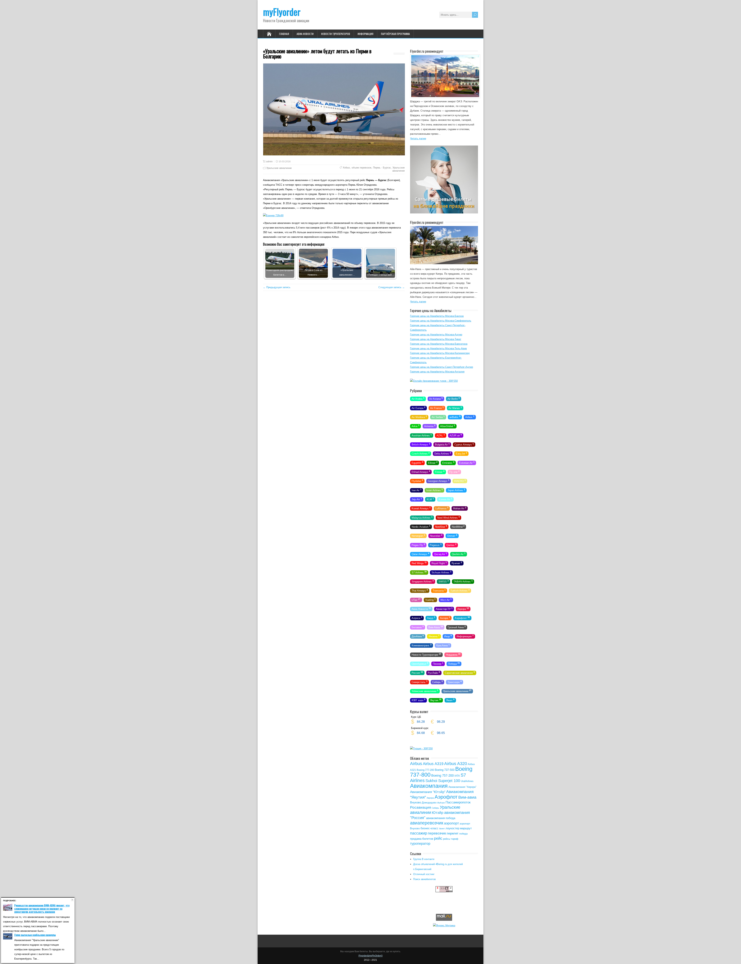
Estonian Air (467, 462)
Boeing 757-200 (442, 775)
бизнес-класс (429, 828)
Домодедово (429, 802)
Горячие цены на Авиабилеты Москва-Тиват (435, 339)
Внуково (415, 802)
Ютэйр (437, 813)
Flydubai (417, 480)
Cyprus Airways (464, 444)
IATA (457, 775)
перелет (452, 833)
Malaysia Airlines (422, 517)
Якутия (435, 700)
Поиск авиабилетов (424, 879)
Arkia (415, 426)
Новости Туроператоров (335, 34)
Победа (454, 663)
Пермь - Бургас (382, 167)
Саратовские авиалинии (460, 672)
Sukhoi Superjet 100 (442, 781)
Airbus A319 (433, 764)
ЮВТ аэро (418, 700)
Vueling (430, 599)
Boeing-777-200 (425, 769)
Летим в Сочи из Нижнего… (313, 272)
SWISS (443, 581)
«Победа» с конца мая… (380, 274)
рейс (438, 838)
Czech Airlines (421, 453)
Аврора (463, 608)
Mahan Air (459, 508)
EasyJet (461, 453)
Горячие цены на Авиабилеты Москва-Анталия (437, 371)
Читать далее (418, 138)
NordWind (458, 526)
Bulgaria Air (442, 444)
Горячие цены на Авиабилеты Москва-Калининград (440, 353)
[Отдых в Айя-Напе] (444, 263)
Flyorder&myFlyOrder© (371, 955)
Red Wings (419, 563)
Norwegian (418, 535)
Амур (431, 618)
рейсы (446, 838)
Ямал (450, 700)
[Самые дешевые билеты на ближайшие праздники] (444, 212)
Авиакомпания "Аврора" (462, 786)
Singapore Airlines (423, 581)
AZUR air (456, 435)
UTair (416, 599)
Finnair (439, 471)
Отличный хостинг (424, 874)
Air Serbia (438, 417)
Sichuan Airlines (441, 572)
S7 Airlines (419, 572)
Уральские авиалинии (279, 168)
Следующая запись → (391, 287)
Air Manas (455, 407)
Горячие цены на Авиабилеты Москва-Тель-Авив (438, 348)
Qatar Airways (420, 554)
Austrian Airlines (422, 435)
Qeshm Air (458, 554)
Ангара (445, 618)
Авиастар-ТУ (444, 608)
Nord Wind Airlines (448, 517)
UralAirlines (467, 781)
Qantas (451, 544)
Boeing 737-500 (444, 769)
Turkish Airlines (459, 590)
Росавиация (420, 807)
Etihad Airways (421, 471)
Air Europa (418, 407)
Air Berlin (453, 398)
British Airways (421, 444)
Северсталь (419, 681)
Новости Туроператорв (426, 654)
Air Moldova (419, 417)
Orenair (452, 535)
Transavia (439, 590)
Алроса (417, 618)
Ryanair (457, 563)
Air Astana (436, 398)
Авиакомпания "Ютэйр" (427, 792)
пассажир (418, 833)
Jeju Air (417, 499)
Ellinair (432, 462)
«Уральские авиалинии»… (347, 272)
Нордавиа (453, 654)
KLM (430, 499)
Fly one (454, 471)
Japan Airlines (456, 490)
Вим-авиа (467, 797)
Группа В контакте (423, 859)
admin (269, 161)
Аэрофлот (462, 618)
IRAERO (460, 480)
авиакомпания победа (440, 818)
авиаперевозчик (426, 822)
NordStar (441, 526)
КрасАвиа (443, 645)
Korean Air (445, 499)
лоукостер (452, 828)
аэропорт (451, 823)
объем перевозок (361, 167)
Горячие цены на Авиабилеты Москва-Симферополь (440, 320)
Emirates (448, 462)
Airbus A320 (455, 763)
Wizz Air (446, 599)
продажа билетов (421, 838)
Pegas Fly (418, 544)
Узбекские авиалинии (425, 691)
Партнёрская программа (395, 34)
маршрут (466, 828)
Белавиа (418, 627)
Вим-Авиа (435, 627)
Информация (365, 34)
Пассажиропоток (458, 802)
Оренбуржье (420, 663)
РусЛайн (434, 672)
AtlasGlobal (447, 426)
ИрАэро (441, 802)
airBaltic (454, 417)
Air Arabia (418, 398)
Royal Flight (439, 563)
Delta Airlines (442, 453)
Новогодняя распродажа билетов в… (280, 272)
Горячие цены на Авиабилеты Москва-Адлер (436, 334)
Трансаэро (454, 681)
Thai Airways (420, 590)
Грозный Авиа (457, 627)
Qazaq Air (440, 554)
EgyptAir (417, 462)
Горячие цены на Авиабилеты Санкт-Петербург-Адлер (441, 367)
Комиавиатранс (421, 645)
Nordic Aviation (421, 526)
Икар (448, 636)
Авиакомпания (429, 786)
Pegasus (436, 544)
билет (442, 828)
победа (463, 833)
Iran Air (416, 490)
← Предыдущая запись (276, 287)
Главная (284, 34)
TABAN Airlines (463, 581)
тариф (454, 838)
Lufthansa (441, 508)
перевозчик (437, 833)
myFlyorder (281, 12)
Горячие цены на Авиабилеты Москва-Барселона (438, 343)
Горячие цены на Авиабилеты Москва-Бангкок (437, 316)
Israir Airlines (434, 490)
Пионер (438, 663)
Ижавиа (434, 636)
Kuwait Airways (421, 508)
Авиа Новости (305, 34)
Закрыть (72, 900)
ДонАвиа (418, 636)
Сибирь (437, 681)
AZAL (440, 435)
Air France (437, 407)
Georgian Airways (438, 480)
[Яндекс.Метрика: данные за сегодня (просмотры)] (444, 925)
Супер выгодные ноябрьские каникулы (35, 935)
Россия (417, 672)
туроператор (420, 844)
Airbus (346, 167)
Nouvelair (436, 535)
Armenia (429, 426)
